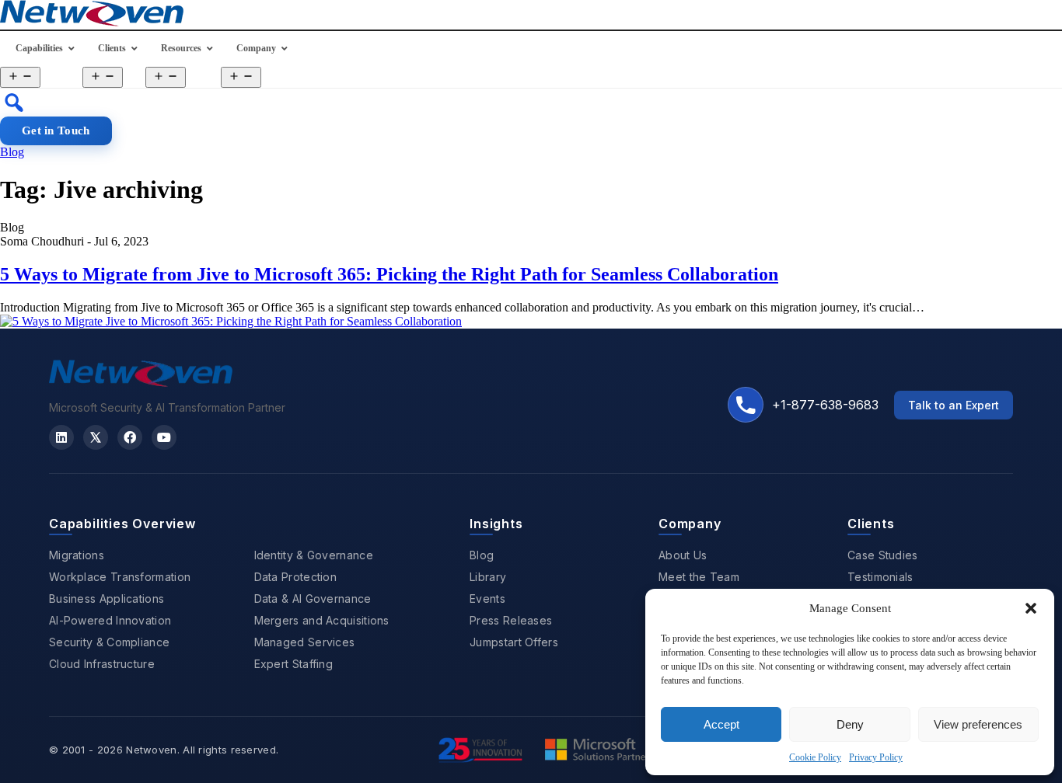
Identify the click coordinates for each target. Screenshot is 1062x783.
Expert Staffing (294, 663)
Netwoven (151, 749)
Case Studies (882, 555)
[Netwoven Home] (140, 382)
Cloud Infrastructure (102, 663)
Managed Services (304, 642)
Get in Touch (56, 130)
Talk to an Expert (953, 405)
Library (488, 576)
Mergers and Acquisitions (322, 620)
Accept (721, 724)
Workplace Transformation (119, 576)
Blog (12, 151)
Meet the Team (699, 576)
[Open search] (14, 103)
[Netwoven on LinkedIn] (61, 437)
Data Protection (295, 576)
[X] (95, 437)
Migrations (76, 555)
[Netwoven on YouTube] (164, 437)
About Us (683, 555)
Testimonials (880, 576)
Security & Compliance (109, 642)
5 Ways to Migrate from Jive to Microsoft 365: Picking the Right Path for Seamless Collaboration (389, 274)
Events (487, 598)
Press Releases (511, 620)
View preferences (978, 724)
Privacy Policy (876, 757)
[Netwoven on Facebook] (129, 437)
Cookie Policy (815, 757)
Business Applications (106, 598)
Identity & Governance (313, 555)
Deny (850, 724)
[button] (1031, 608)
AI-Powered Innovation (110, 620)
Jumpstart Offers (514, 642)
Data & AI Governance (313, 598)
